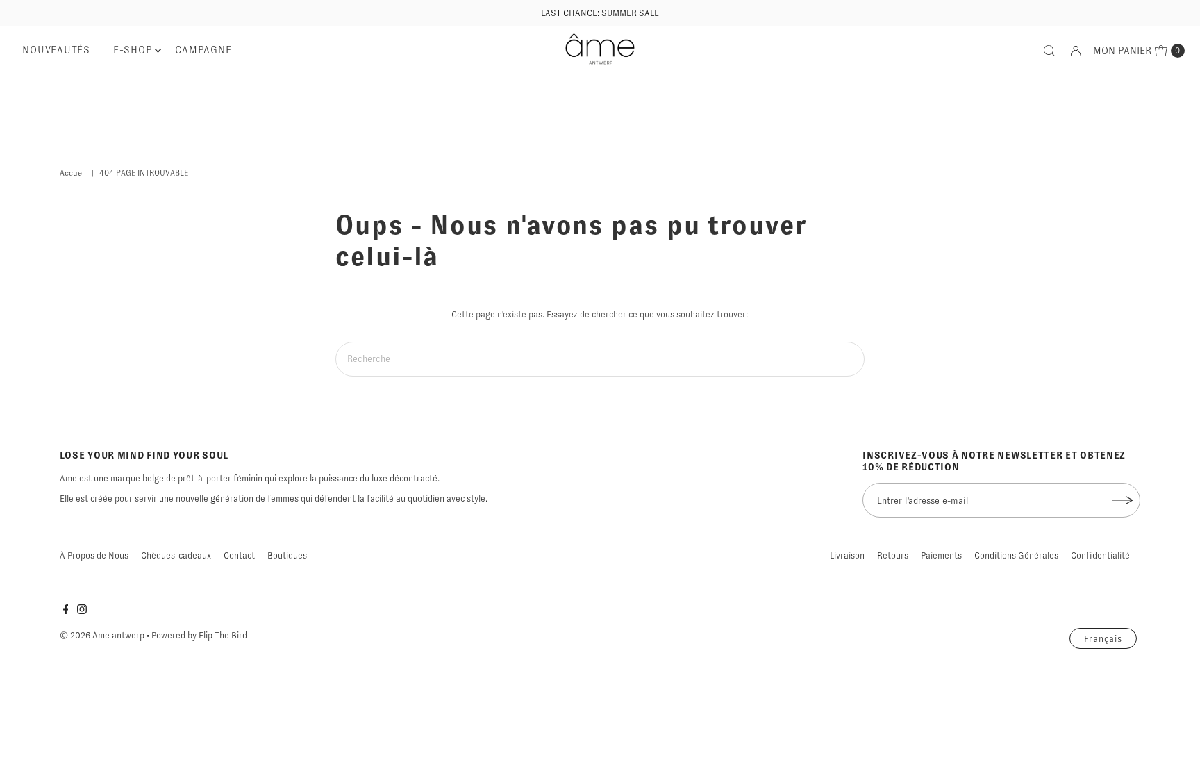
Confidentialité (1100, 555)
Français (1103, 639)
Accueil (73, 173)
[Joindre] (1123, 500)
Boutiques (287, 555)
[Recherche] (1049, 50)
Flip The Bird (223, 635)
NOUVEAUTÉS (56, 50)
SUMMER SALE (630, 13)
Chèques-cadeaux (176, 555)
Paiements (941, 555)
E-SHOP (133, 50)
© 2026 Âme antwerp (102, 635)
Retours (892, 555)
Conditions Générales (1016, 555)
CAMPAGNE (203, 50)
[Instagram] (82, 611)
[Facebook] (66, 611)
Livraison (847, 555)
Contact (239, 555)
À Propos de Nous (94, 555)
